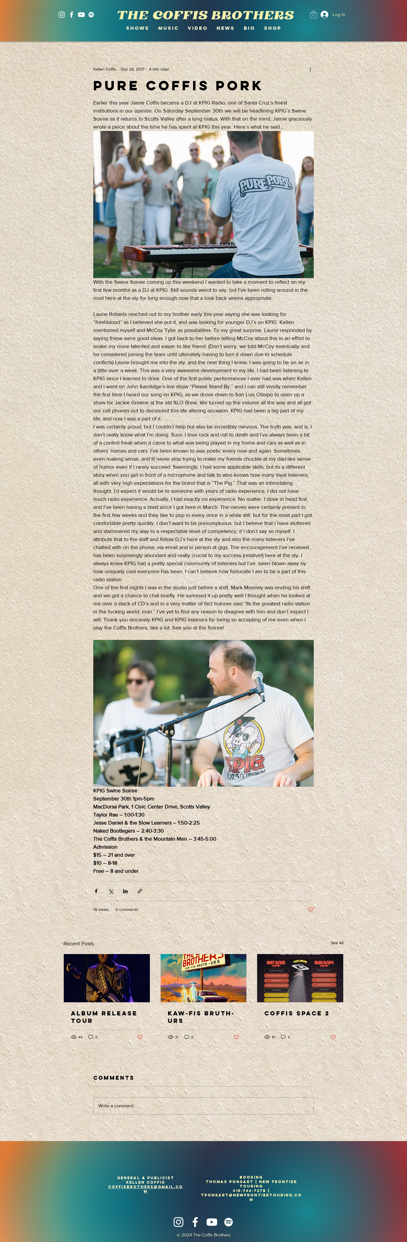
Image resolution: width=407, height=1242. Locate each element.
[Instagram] (62, 14)
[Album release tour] (107, 978)
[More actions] (310, 69)
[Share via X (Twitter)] (111, 891)
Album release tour (104, 1016)
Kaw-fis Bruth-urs (201, 1016)
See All (337, 942)
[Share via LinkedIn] (125, 891)
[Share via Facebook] (96, 891)
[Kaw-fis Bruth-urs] (204, 978)
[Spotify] (91, 14)
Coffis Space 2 (297, 1013)
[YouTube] (81, 14)
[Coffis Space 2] (300, 978)
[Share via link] (140, 891)
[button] (313, 14)
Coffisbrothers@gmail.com (145, 1189)
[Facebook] (71, 14)
